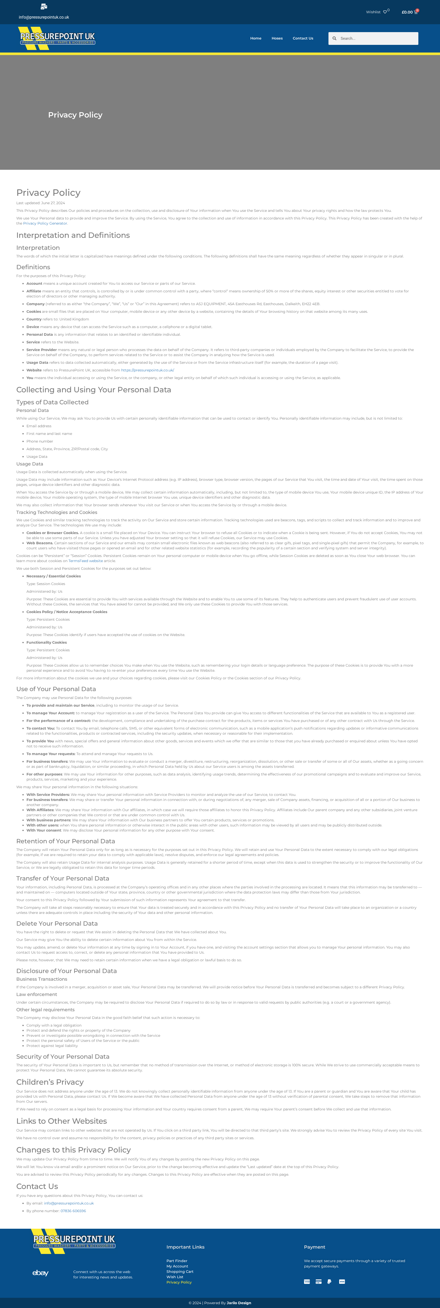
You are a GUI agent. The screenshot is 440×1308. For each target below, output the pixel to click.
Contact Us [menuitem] (303, 38)
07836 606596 (73, 1211)
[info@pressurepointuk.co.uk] (44, 6)
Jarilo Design (239, 1303)
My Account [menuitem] (177, 1266)
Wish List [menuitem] (175, 1277)
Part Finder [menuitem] (177, 1261)
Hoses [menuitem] (277, 38)
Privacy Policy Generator (45, 223)
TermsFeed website (85, 561)
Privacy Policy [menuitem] (179, 1282)
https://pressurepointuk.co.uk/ (147, 370)
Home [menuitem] (256, 38)
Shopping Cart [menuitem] (180, 1271)
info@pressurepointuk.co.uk (44, 17)
